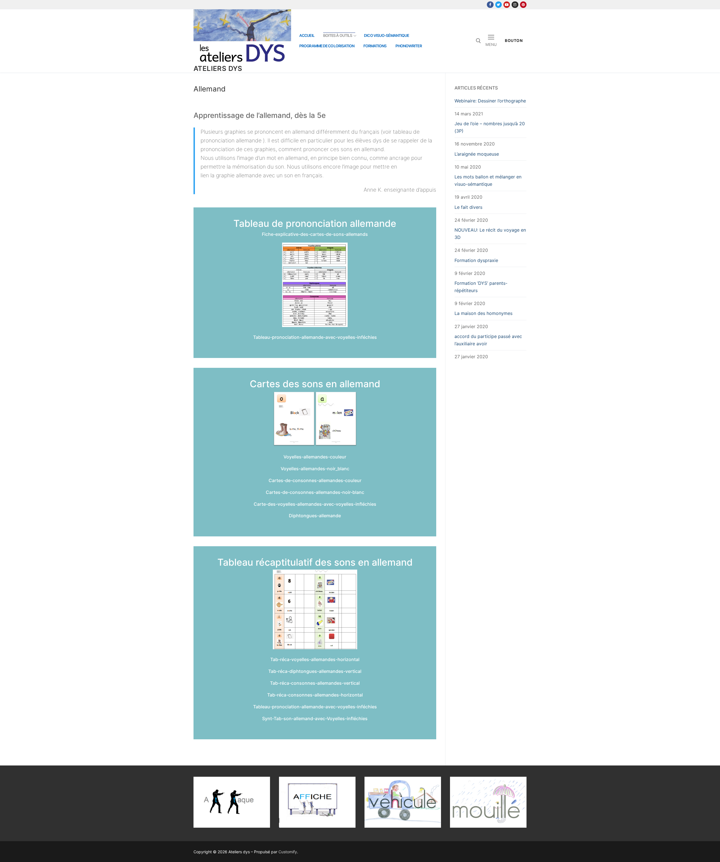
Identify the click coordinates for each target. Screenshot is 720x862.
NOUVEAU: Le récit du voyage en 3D (490, 233)
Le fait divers (468, 207)
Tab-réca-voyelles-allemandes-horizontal (314, 659)
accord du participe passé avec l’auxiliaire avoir (488, 339)
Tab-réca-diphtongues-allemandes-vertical (314, 671)
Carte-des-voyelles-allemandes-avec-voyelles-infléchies (315, 504)
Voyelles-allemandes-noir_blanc (315, 468)
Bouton (514, 40)
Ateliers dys (218, 68)
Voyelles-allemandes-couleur (315, 457)
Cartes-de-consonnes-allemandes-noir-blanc (315, 492)
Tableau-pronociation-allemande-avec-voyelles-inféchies (315, 337)
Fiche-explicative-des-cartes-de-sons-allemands (315, 234)
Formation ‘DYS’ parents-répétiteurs (480, 286)
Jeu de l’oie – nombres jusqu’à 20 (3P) (489, 127)
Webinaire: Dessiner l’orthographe (490, 101)
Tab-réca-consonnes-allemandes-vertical (315, 683)
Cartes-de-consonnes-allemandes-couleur (315, 480)
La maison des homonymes (483, 313)
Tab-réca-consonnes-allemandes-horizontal (315, 695)
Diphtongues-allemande (315, 515)
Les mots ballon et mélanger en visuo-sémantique (487, 180)
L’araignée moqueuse (476, 154)
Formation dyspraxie (476, 260)
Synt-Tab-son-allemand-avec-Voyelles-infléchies (315, 718)
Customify (287, 851)
